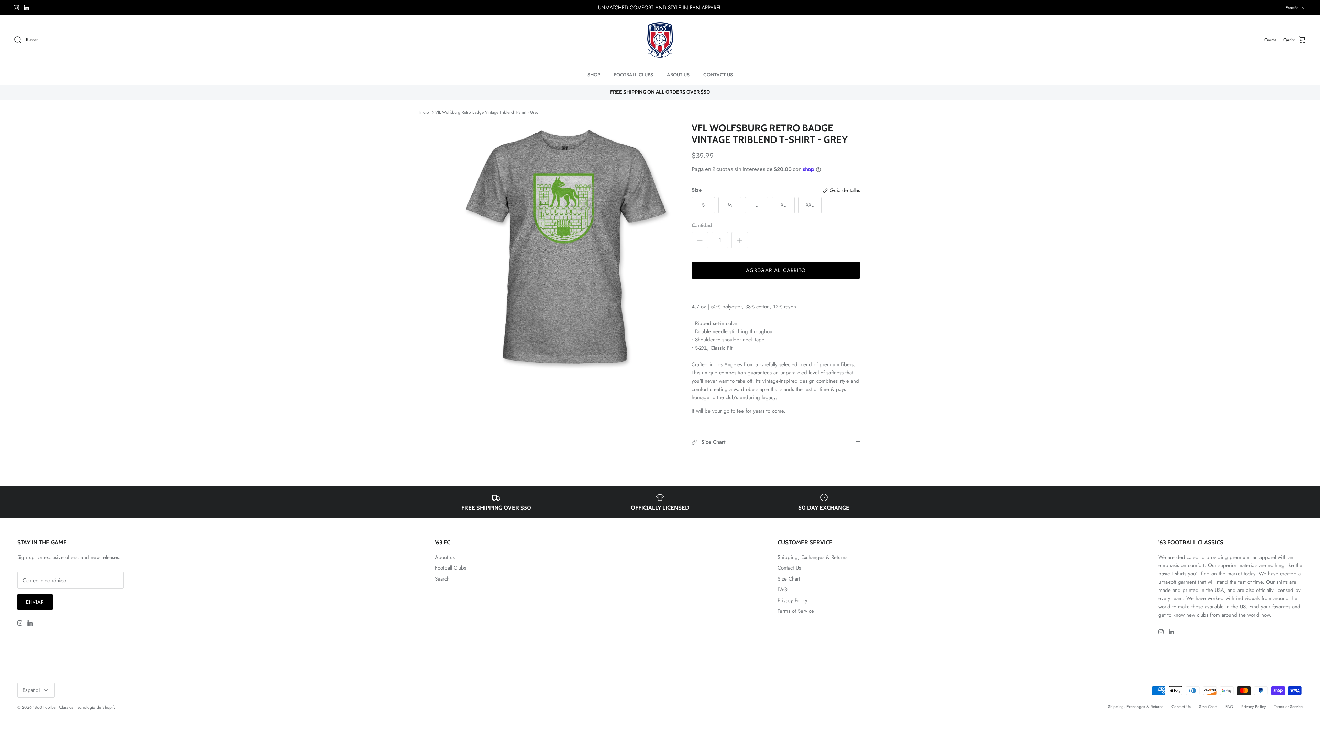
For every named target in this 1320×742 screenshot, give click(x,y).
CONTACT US (718, 74)
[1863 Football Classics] (660, 40)
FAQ (783, 589)
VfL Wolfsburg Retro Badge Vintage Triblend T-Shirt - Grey (486, 112)
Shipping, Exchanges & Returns (812, 557)
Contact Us (789, 568)
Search (442, 579)
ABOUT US (678, 74)
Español (1293, 7)
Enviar (35, 602)
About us (445, 557)
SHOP (593, 74)
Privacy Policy (792, 600)
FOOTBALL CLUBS (633, 74)
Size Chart (789, 579)
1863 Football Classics (53, 707)
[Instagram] (16, 7)
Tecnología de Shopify (96, 707)
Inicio (424, 112)
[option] (568, 249)
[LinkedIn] (26, 7)
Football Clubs (450, 568)
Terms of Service (796, 611)
